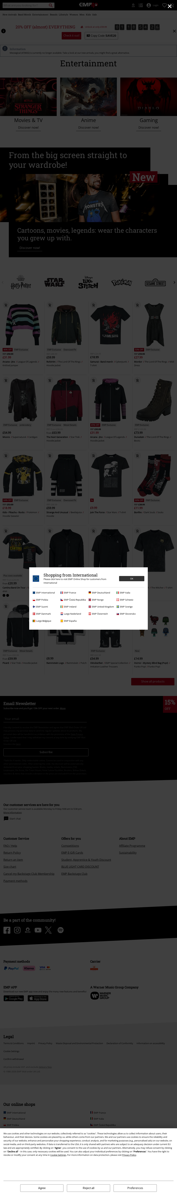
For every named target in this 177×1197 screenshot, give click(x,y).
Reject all (88, 1188)
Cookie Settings (58, 1154)
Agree (42, 1188)
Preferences (135, 1188)
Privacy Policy (129, 1154)
